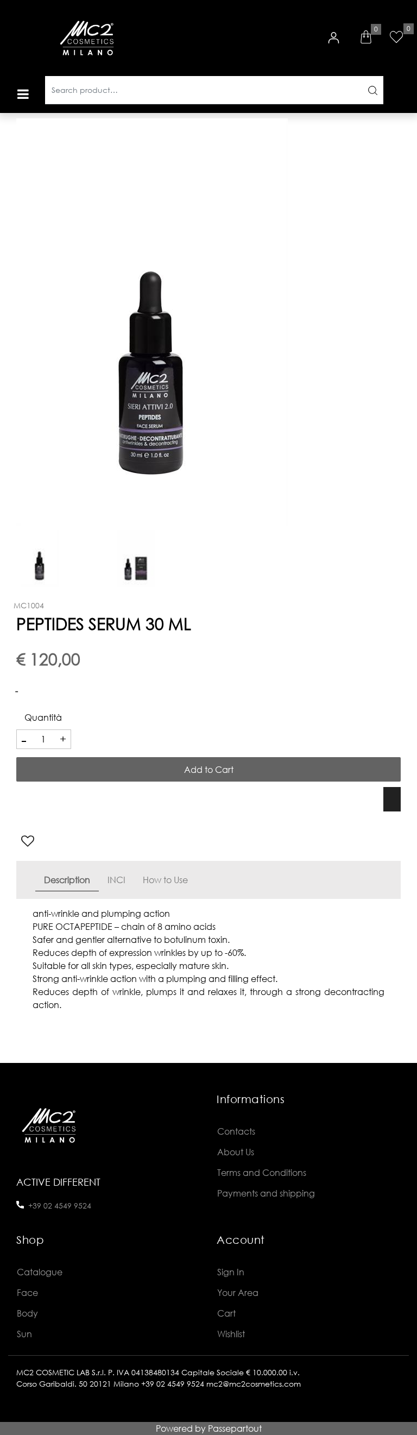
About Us (235, 1151)
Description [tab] (67, 879)
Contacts (236, 1131)
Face (27, 1292)
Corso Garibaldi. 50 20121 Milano (77, 1384)
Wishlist (231, 1333)
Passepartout (235, 1428)
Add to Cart (208, 769)
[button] (372, 90)
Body (27, 1313)
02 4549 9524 (67, 1205)
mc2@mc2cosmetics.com (253, 1384)
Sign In (230, 1271)
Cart (226, 1313)
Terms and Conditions (261, 1172)
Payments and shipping (266, 1193)
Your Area (237, 1292)
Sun (24, 1333)
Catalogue (39, 1271)
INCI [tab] (116, 879)
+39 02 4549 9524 (172, 1384)
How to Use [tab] (165, 879)
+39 (35, 1205)
